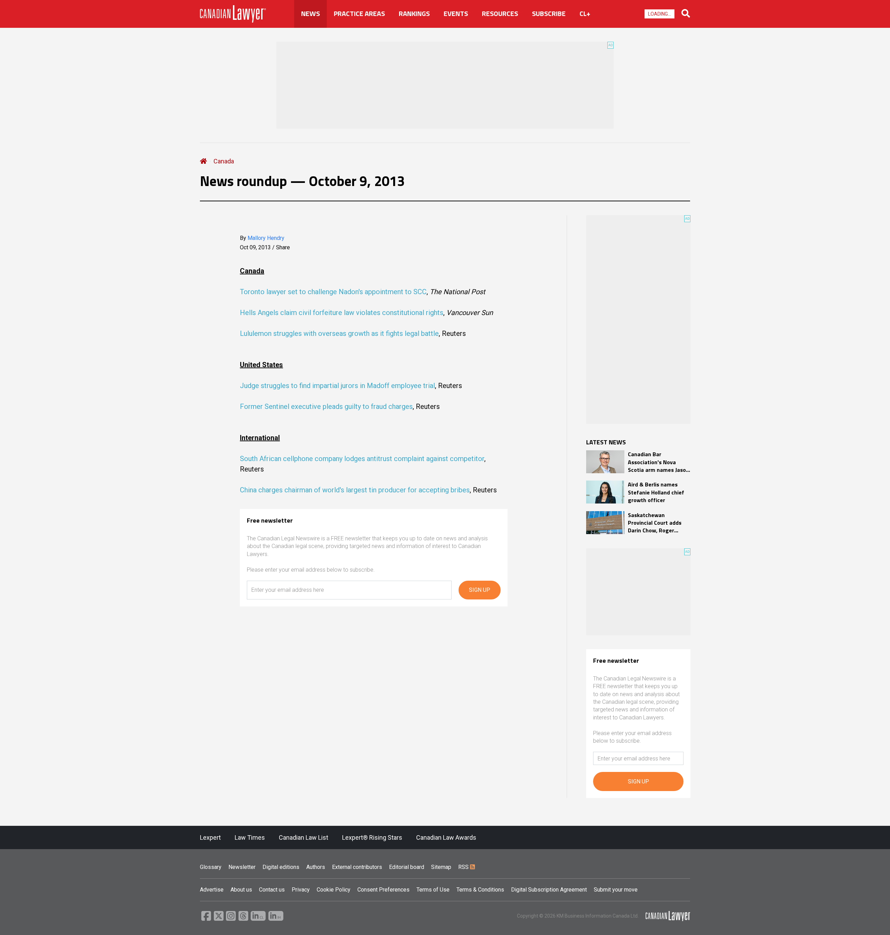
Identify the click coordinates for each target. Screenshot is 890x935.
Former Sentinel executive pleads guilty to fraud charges (326, 406)
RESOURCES (500, 13)
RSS (464, 867)
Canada (223, 161)
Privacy (301, 889)
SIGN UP (479, 590)
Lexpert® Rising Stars (372, 837)
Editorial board (406, 867)
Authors (315, 867)
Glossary (210, 867)
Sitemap (441, 867)
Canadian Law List (303, 837)
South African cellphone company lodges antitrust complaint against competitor (362, 458)
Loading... (659, 14)
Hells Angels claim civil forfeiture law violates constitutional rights (341, 312)
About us (241, 889)
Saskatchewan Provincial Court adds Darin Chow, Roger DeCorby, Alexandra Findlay (654, 522)
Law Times (250, 837)
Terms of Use (433, 889)
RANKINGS (414, 13)
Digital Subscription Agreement (549, 889)
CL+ (585, 13)
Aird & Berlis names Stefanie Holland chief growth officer (656, 492)
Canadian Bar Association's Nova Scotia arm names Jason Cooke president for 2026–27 (658, 462)
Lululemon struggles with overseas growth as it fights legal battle (339, 333)
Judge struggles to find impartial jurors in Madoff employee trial (337, 385)
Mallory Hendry (266, 238)
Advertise (212, 889)
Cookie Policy (333, 889)
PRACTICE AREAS (359, 13)
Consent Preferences (383, 889)
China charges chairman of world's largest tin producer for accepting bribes (355, 490)
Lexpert (210, 837)
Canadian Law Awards (446, 837)
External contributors (357, 867)
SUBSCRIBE (549, 13)
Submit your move (616, 889)
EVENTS (456, 13)
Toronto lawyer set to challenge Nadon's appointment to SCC (333, 292)
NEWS (310, 13)
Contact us (272, 889)
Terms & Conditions (480, 889)
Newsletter (242, 867)
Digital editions (280, 867)
